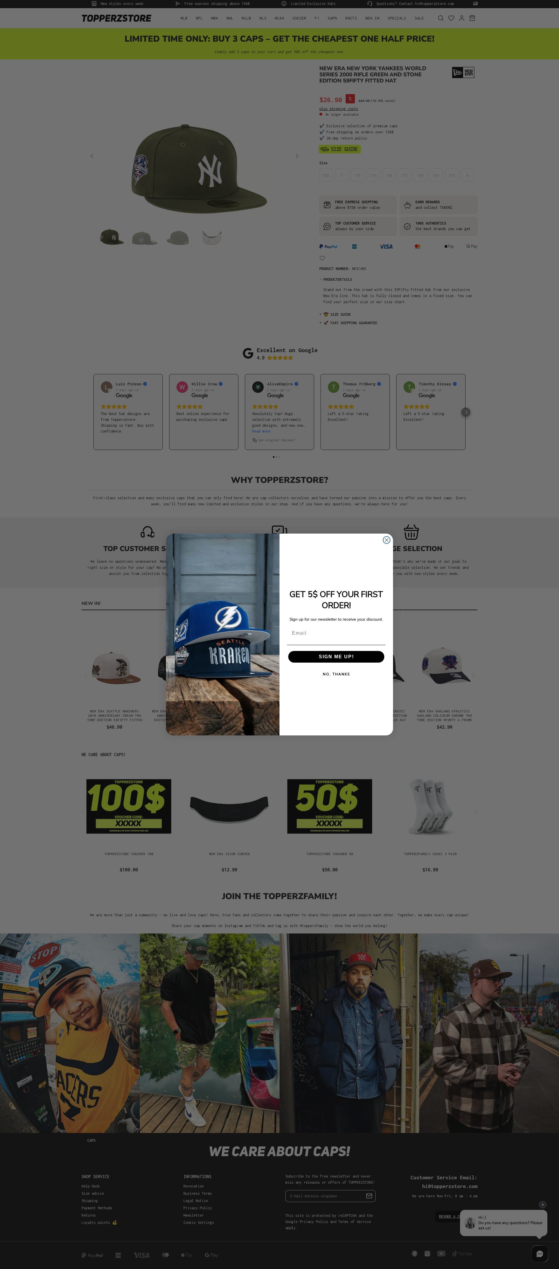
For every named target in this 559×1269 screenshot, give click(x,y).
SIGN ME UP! (336, 656)
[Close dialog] (386, 539)
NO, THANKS (336, 674)
